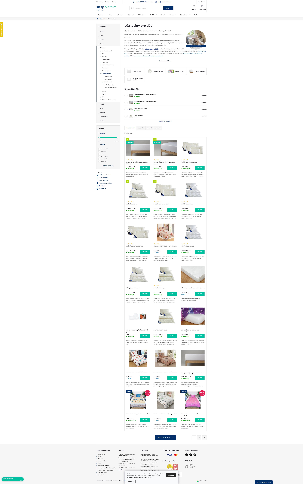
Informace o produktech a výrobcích (107, 468)
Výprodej (102, 112)
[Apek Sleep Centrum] (190, 466)
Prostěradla (105, 62)
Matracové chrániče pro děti (110, 87)
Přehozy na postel (106, 71)
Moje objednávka (102, 461)
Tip (102, 154)
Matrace (102, 31)
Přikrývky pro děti (108, 79)
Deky (103, 97)
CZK (202, 2)
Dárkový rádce (104, 116)
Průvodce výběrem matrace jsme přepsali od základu (127, 454)
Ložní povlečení (106, 59)
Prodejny (107, 2)
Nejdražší (149, 128)
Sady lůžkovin (105, 68)
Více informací (147, 477)
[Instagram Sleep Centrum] (195, 454)
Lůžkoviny (102, 48)
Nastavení (131, 481)
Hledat (168, 8)
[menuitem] (102, 14)
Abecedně (157, 128)
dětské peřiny (149, 49)
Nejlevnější (141, 128)
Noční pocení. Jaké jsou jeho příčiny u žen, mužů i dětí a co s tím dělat (150, 460)
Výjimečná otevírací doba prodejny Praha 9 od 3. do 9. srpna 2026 (127, 458)
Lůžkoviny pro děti (106, 73)
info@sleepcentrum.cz (104, 175)
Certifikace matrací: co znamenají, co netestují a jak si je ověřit (149, 463)
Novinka (103, 151)
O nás (99, 463)
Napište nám (101, 474)
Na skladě (104, 149)
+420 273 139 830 (103, 177)
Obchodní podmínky (103, 472)
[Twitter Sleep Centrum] (191, 454)
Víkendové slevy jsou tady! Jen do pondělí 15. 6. (127, 464)
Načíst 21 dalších (164, 438)
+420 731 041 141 (103, 180)
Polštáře (104, 54)
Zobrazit (145, 168)
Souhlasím (171, 475)
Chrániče (104, 91)
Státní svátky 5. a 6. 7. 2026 (125, 461)
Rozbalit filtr (108, 166)
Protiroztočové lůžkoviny (108, 65)
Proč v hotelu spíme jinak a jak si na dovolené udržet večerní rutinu (149, 467)
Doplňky (104, 94)
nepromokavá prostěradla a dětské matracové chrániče (148, 56)
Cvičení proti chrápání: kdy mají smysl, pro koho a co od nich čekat (150, 470)
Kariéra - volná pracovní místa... (105, 470)
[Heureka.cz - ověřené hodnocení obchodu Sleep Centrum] (170, 467)
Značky (102, 121)
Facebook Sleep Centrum (105, 183)
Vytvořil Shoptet (202, 480)
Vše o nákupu (100, 2)
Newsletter (104, 161)
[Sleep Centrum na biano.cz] (175, 467)
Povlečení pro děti (108, 82)
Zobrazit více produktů (165, 121)
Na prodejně (104, 156)
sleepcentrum (102, 188)
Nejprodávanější (130, 128)
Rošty (101, 35)
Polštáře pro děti (108, 76)
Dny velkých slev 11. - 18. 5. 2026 (127, 467)
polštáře (156, 49)
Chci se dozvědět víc (165, 61)
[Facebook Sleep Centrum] (186, 454)
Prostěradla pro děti (108, 85)
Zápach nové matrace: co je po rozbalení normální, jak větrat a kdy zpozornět (149, 455)
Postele (102, 39)
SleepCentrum (102, 186)
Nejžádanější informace (103, 465)
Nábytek (102, 44)
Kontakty (114, 2)
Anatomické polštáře (107, 51)
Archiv (120, 470)
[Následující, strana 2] (199, 437)
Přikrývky (104, 56)
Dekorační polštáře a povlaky (109, 100)
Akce (101, 108)
